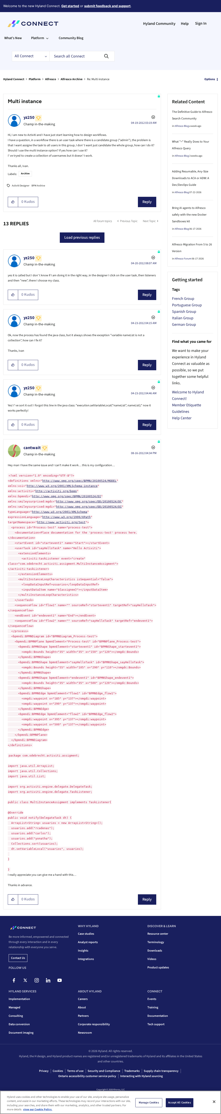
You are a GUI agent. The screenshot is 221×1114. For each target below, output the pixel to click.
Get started (70, 6)
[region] (110, 1102)
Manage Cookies (149, 1102)
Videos (151, 959)
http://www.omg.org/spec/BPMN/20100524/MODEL (79, 480)
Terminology (155, 942)
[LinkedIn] (48, 980)
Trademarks (132, 1071)
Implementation (19, 999)
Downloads (154, 951)
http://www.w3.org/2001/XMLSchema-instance (62, 486)
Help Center (181, 418)
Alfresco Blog (182, 126)
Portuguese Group (187, 305)
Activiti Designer (20, 186)
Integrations (86, 959)
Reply (147, 202)
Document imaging (21, 1033)
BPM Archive (38, 186)
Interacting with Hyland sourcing (141, 1076)
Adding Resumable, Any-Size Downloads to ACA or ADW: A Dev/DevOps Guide (190, 178)
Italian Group (182, 318)
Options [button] (209, 79)
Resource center (157, 934)
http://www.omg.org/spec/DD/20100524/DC (89, 501)
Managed (14, 1007)
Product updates (158, 967)
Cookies (58, 1071)
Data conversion (19, 1024)
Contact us (18, 958)
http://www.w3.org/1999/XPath (66, 517)
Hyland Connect (13, 79)
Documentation (157, 1016)
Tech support (155, 1024)
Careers (83, 999)
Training (152, 1007)
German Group (184, 324)
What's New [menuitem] (13, 38)
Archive (25, 173)
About (82, 1007)
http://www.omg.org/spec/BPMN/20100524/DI (66, 496)
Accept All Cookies (179, 1102)
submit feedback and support (107, 6)
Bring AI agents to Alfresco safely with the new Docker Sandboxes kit (189, 215)
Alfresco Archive (71, 79)
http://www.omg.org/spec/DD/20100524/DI (89, 506)
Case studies (86, 934)
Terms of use (75, 1071)
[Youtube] (59, 980)
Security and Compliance (104, 1071)
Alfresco (50, 79)
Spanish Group (184, 311)
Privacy (44, 1071)
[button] (13, 202)
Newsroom (85, 1033)
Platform (35, 79)
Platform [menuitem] (37, 38)
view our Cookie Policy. (37, 1109)
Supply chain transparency (161, 1071)
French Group (183, 298)
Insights (83, 951)
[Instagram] (37, 980)
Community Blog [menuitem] (71, 38)
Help (185, 23)
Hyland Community (159, 23)
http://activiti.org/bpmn (56, 491)
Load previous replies (82, 237)
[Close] (214, 1101)
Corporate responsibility (94, 1024)
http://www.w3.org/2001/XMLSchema (59, 511)
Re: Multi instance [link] (98, 79)
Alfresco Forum (183, 259)
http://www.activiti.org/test (61, 522)
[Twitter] (25, 980)
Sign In (201, 23)
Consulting (16, 1016)
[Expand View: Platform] (47, 38)
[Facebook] (14, 980)
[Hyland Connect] (33, 23)
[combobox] (82, 56)
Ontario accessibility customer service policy (87, 1076)
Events (151, 999)
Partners (83, 1016)
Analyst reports (88, 942)
